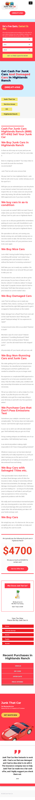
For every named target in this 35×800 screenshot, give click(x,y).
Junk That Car (9, 99)
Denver (7, 626)
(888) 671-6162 (17, 13)
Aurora (7, 635)
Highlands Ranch (10, 114)
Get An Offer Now (17, 569)
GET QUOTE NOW (10, 715)
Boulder (7, 643)
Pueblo (7, 639)
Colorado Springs (10, 630)
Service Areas (9, 104)
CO (7, 109)
